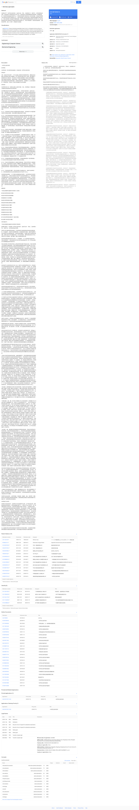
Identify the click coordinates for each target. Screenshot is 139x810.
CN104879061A (5, 556)
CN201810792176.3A (6, 699)
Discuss (69, 58)
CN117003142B (5, 626)
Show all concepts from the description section (12, 799)
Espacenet (58, 58)
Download (68, 760)
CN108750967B (5, 620)
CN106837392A (5, 567)
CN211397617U (5, 648)
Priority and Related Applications (62, 56)
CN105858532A (5, 559)
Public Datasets (68, 808)
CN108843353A (5, 663)
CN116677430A (5, 680)
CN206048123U (5, 565)
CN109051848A (5, 682)
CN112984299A (5, 594)
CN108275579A (5, 573)
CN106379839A (5, 562)
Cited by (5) (63, 54)
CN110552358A (5, 674)
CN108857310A (5, 646)
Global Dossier (64, 58)
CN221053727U (5, 643)
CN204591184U (5, 640)
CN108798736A (5, 631)
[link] (23, 31)
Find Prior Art (63, 17)
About (53, 808)
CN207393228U (5, 570)
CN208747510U (5, 576)
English (58, 20)
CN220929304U (5, 671)
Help (86, 808)
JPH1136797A (5, 539)
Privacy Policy (80, 808)
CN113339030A (5, 623)
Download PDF (54, 17)
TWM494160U (5, 553)
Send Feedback (59, 808)
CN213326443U (5, 677)
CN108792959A (5, 634)
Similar (70, 17)
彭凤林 (60, 22)
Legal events (68, 54)
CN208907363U (5, 668)
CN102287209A (5, 545)
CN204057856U (5, 550)
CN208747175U (5, 654)
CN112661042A (5, 591)
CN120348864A (5, 602)
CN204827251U (5, 651)
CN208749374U (5, 657)
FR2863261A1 (5, 542)
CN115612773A (5, 597)
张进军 (55, 22)
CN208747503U (5, 660)
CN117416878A (5, 600)
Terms (74, 808)
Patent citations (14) (56, 54)
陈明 (58, 22)
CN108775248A (5, 685)
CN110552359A (5, 665)
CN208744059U (5, 629)
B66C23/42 (6, 28)
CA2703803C (5, 618)
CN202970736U (5, 548)
